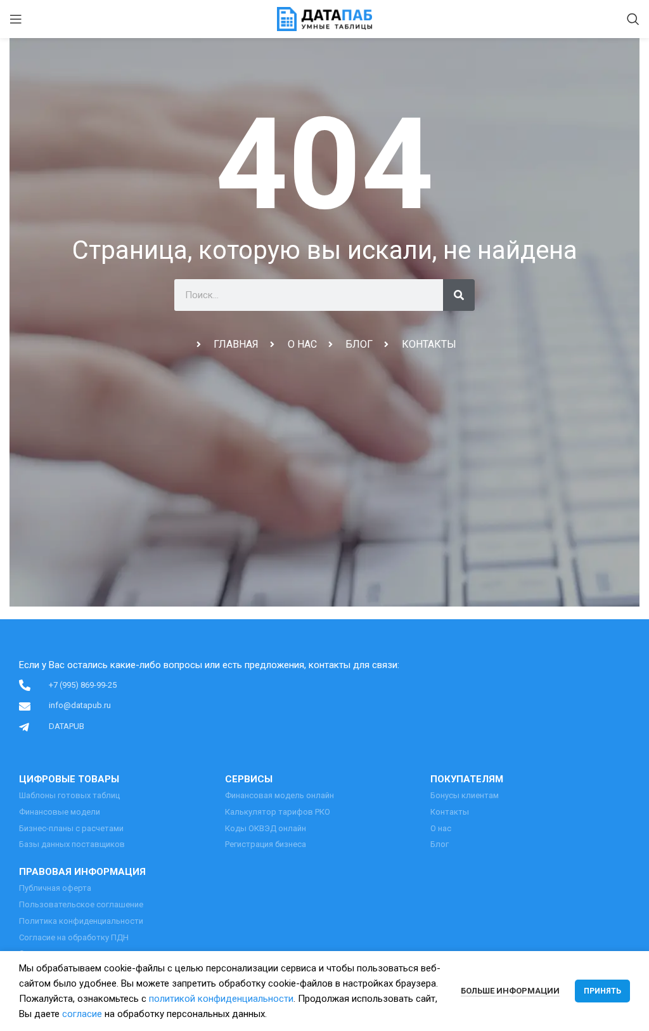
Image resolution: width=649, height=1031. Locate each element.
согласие (82, 1014)
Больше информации (510, 990)
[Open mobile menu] (16, 19)
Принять (602, 991)
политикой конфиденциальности (221, 998)
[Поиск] (633, 19)
